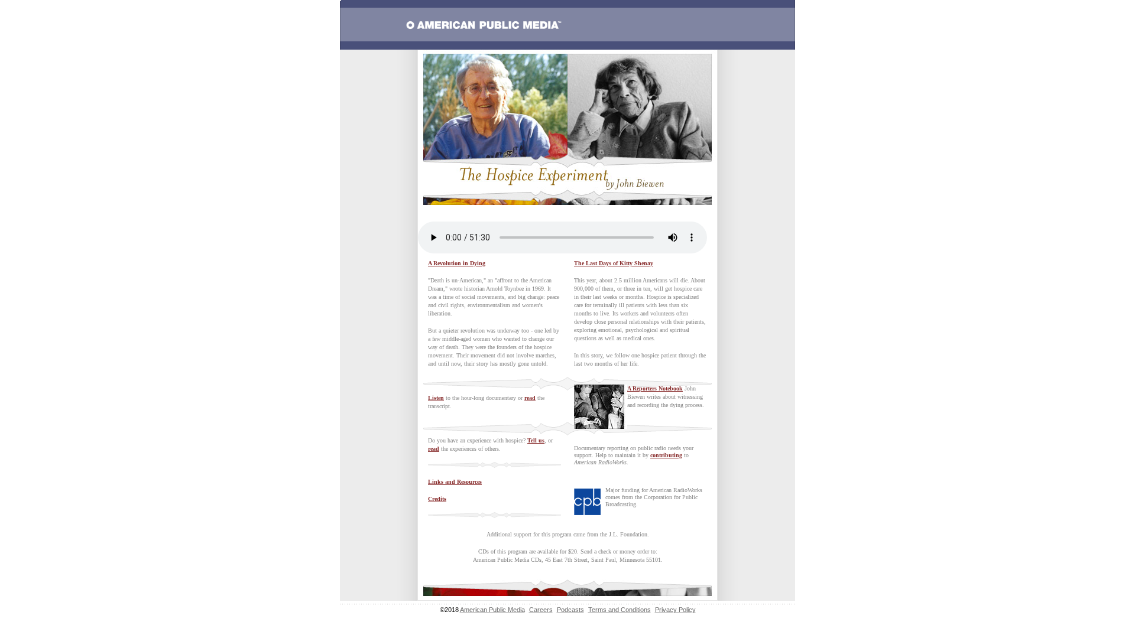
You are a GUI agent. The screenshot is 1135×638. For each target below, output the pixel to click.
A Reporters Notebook (655, 388)
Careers (541, 609)
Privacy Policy (675, 609)
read (530, 398)
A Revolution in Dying (456, 263)
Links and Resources (455, 482)
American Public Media (492, 609)
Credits (437, 499)
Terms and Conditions (619, 609)
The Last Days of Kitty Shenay (613, 263)
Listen (436, 398)
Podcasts (570, 609)
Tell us (535, 440)
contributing (666, 455)
